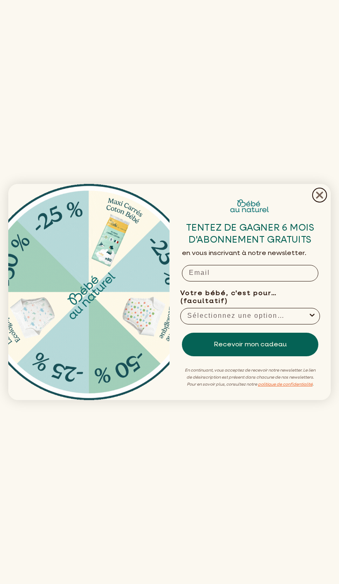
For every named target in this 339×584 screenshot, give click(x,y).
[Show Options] (312, 316)
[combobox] (247, 316)
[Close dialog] (320, 195)
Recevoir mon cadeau (250, 344)
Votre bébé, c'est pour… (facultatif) (228, 297)
